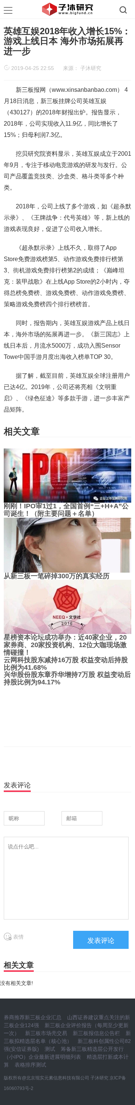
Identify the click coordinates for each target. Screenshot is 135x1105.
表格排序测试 (30, 1065)
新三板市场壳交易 (46, 1033)
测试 (50, 1049)
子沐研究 (90, 68)
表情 (18, 937)
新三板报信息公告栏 (96, 1033)
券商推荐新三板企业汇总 (33, 1017)
